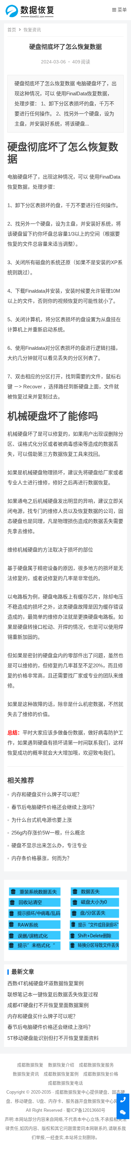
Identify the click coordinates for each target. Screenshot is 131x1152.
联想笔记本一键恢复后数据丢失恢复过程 (52, 994)
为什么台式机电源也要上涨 (41, 820)
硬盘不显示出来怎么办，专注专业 (49, 845)
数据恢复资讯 (26, 1073)
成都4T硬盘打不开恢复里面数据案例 (48, 1005)
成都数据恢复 (30, 1064)
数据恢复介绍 (61, 1064)
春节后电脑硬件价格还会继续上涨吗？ (54, 807)
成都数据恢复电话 (65, 1083)
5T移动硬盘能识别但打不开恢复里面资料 (53, 1038)
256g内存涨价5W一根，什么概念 (48, 832)
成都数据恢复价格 (100, 1073)
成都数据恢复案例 (61, 1073)
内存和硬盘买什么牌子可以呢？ (46, 794)
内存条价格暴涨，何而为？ (41, 858)
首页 (11, 29)
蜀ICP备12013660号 (85, 1110)
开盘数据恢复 (92, 1101)
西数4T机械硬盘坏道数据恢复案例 (45, 983)
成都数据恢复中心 (72, 1092)
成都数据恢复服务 (96, 1064)
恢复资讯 (32, 29)
